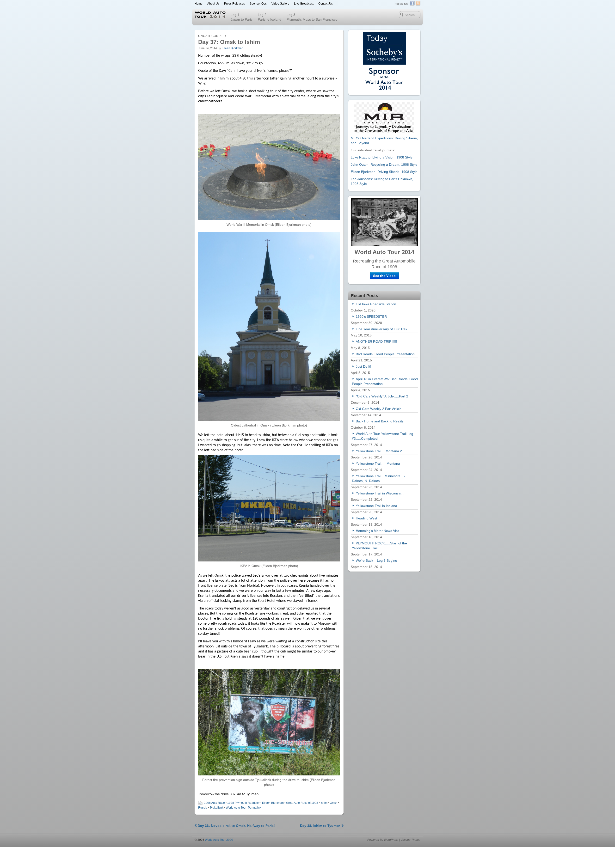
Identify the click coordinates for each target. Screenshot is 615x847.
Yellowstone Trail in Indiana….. (379, 506)
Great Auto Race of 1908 (302, 802)
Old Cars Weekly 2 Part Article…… (382, 409)
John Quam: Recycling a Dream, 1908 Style (384, 164)
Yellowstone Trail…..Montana (378, 463)
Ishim (323, 802)
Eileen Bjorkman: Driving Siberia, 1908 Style (384, 172)
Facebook (412, 3)
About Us (213, 3)
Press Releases (234, 3)
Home (199, 3)
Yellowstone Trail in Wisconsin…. (381, 493)
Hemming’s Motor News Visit (377, 531)
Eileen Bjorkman (232, 48)
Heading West (366, 518)
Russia (202, 807)
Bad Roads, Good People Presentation (385, 354)
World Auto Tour (236, 807)
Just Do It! (363, 366)
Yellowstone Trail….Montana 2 (379, 451)
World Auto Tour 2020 (218, 839)
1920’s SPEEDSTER (371, 316)
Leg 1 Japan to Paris (241, 17)
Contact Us (325, 3)
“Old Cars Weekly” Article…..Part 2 (382, 396)
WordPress (391, 839)
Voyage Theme (410, 839)
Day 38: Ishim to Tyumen (320, 826)
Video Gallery (280, 3)
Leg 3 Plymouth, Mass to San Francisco (312, 17)
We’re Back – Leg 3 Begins (376, 560)
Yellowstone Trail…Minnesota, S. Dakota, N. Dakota (379, 478)
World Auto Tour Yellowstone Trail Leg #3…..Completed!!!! (382, 436)
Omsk (333, 802)
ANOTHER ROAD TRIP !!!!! (376, 341)
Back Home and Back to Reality (380, 421)
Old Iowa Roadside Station (376, 304)
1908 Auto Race (214, 802)
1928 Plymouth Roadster (243, 802)
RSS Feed (418, 3)
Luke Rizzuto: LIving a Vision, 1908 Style (381, 157)
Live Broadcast (304, 3)
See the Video (384, 276)
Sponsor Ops (258, 3)
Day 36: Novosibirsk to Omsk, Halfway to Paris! (236, 826)
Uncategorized (212, 36)
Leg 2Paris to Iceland (269, 17)
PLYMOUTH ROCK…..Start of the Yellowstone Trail (379, 545)
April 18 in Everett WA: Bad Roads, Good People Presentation (385, 381)
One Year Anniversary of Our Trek (381, 329)
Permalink (254, 807)
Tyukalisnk (216, 807)
